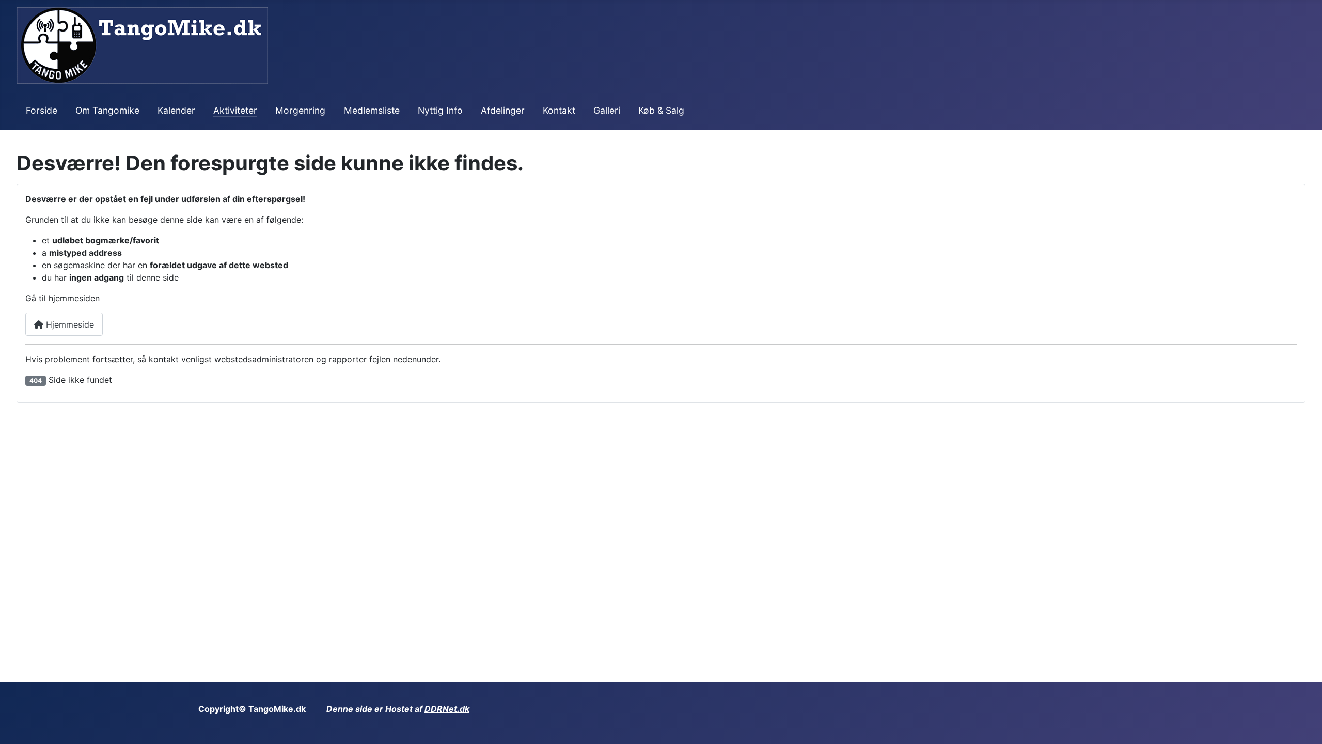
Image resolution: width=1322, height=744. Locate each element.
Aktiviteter (235, 110)
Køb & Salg (661, 110)
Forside (41, 110)
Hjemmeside (68, 324)
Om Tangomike (107, 110)
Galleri (606, 110)
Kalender (176, 110)
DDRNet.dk (446, 709)
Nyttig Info (440, 110)
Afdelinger (503, 110)
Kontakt (559, 110)
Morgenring (300, 110)
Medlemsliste (372, 110)
